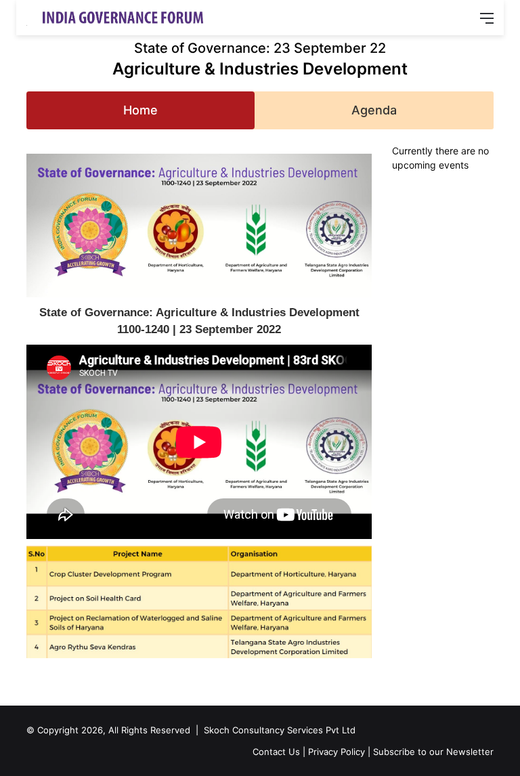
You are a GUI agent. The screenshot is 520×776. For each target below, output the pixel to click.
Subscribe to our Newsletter (433, 751)
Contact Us (276, 751)
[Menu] (487, 22)
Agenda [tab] (374, 110)
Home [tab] (140, 110)
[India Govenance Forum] (121, 17)
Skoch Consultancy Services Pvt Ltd (279, 730)
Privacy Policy (336, 751)
